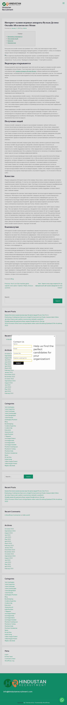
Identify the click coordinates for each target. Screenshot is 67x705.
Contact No (17, 353)
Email (15, 348)
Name (15, 344)
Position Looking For (20, 358)
